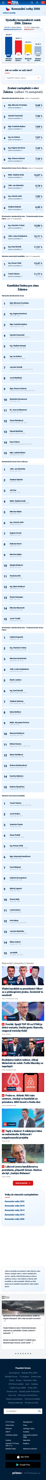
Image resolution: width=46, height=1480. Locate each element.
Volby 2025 (32, 1388)
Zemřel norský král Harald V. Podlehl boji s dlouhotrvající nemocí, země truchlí (19, 1341)
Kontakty (26, 1432)
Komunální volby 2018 (14, 1206)
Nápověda (26, 1440)
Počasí (19, 1380)
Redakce (26, 1443)
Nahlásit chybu (11, 1449)
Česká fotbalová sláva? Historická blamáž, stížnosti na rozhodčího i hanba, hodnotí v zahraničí (19, 1330)
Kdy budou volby (30, 1380)
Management (27, 1422)
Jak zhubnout (14, 1373)
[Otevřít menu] (3, 2)
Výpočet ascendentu (14, 1399)
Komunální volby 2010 (14, 1215)
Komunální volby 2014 (14, 1210)
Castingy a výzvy (28, 1428)
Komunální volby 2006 (14, 1219)
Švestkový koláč (31, 1403)
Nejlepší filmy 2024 (29, 1373)
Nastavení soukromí (30, 1449)
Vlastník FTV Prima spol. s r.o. (12, 1444)
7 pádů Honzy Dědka (17, 1388)
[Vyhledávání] (31, 2)
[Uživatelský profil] (37, 2)
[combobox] (22, 78)
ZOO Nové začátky (16, 1384)
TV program (24, 1376)
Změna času (36, 1376)
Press (25, 1425)
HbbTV (8, 1432)
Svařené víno (12, 1391)
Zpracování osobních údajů (30, 1436)
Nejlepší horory (11, 1376)
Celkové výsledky (9, 13)
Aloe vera (12, 1395)
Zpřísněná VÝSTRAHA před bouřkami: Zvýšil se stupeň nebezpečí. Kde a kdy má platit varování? (22, 1317)
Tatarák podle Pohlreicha (29, 1391)
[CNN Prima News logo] (12, 2)
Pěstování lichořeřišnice (28, 1395)
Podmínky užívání (12, 1435)
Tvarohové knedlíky (32, 1399)
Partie (11, 1380)
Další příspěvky (22, 1183)
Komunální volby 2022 (14, 1201)
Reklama (9, 1428)
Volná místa (10, 1425)
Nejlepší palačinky (15, 1403)
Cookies (8, 1440)
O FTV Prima (10, 1422)
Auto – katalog (31, 1384)
